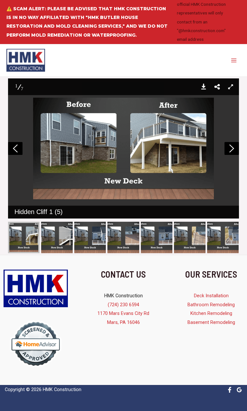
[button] (203, 87)
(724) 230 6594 (123, 305)
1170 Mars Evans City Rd (123, 313)
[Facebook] (230, 390)
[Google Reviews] (239, 390)
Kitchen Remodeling (211, 313)
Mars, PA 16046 (123, 322)
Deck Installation (211, 296)
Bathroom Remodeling (211, 305)
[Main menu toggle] (234, 60)
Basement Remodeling (211, 322)
